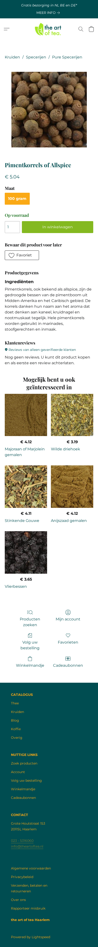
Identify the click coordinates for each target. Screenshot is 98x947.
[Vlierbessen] (26, 552)
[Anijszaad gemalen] (72, 486)
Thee (15, 703)
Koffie (16, 729)
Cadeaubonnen (68, 665)
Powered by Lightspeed (30, 937)
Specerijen (36, 57)
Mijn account (68, 619)
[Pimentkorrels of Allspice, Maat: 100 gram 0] (49, 109)
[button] (49, 29)
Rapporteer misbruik (28, 908)
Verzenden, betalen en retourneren (29, 888)
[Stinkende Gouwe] (26, 486)
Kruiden (12, 57)
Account (18, 772)
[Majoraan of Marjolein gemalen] (26, 415)
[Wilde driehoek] (72, 415)
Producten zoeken (30, 622)
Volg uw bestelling (29, 645)
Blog (15, 720)
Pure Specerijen (67, 57)
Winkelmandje (30, 665)
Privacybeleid (22, 877)
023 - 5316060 (22, 840)
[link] (49, 13)
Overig (16, 737)
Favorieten (68, 642)
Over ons (18, 900)
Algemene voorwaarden (31, 868)
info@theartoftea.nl (27, 846)
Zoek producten (24, 763)
